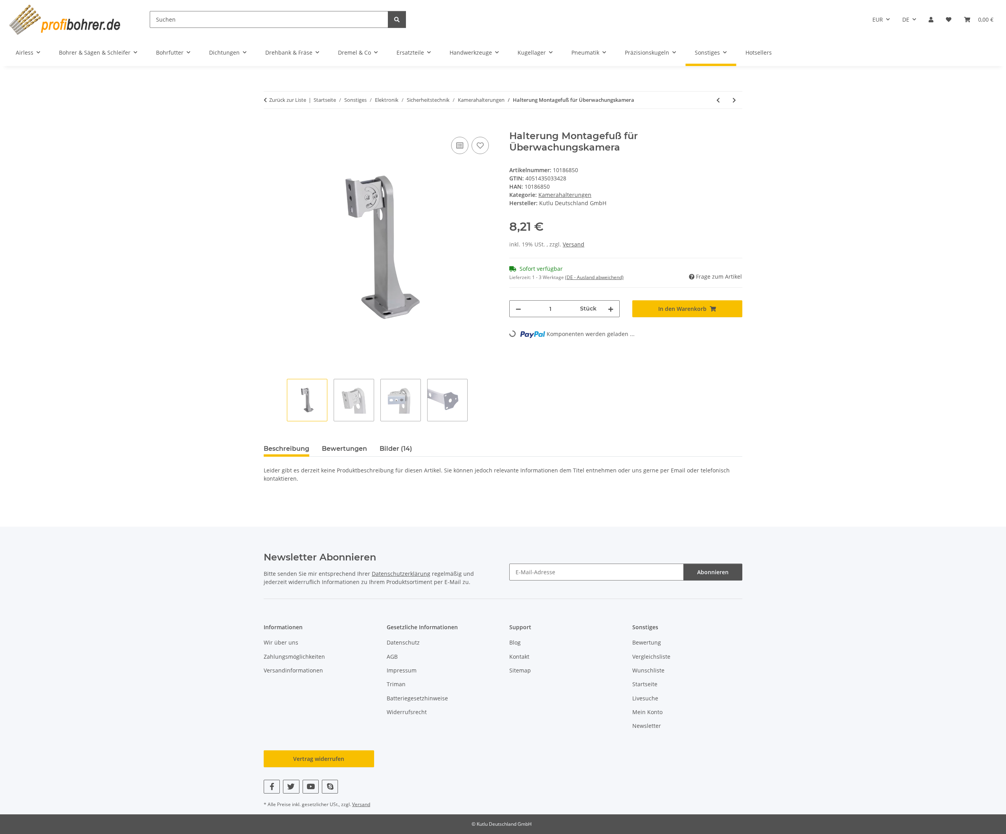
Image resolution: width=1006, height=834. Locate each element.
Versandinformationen (293, 670)
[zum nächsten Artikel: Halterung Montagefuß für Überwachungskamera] (734, 100)
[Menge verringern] (518, 309)
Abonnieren (713, 572)
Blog (515, 642)
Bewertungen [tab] (344, 448)
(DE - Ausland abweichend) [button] (594, 277)
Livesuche (645, 698)
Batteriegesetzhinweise (417, 698)
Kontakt (519, 656)
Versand (573, 244)
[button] (931, 19)
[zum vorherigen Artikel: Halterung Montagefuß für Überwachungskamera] (718, 100)
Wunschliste (648, 670)
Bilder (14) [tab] (396, 448)
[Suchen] (397, 19)
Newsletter (646, 725)
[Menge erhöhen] (610, 309)
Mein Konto (647, 712)
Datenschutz (403, 642)
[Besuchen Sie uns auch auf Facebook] (272, 787)
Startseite (644, 684)
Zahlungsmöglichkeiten (294, 656)
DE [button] (905, 19)
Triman (396, 684)
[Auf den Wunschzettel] (480, 145)
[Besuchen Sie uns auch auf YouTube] (311, 787)
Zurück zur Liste (287, 99)
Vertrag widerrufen (318, 758)
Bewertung (646, 642)
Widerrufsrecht (407, 712)
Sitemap (520, 670)
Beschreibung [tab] (286, 448)
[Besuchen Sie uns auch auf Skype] (330, 787)
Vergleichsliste (651, 656)
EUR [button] (877, 19)
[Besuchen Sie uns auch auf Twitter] (291, 787)
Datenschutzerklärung (401, 573)
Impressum (402, 670)
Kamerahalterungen (564, 194)
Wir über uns (281, 642)
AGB (392, 656)
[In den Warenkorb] (270, 126)
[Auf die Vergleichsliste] (459, 145)
